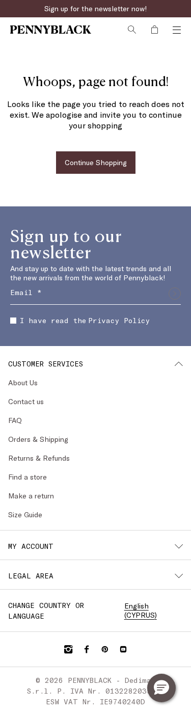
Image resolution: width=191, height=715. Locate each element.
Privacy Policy (119, 320)
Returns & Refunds (39, 458)
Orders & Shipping (38, 439)
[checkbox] (13, 320)
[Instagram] (68, 649)
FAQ (15, 420)
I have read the (85, 320)
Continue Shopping (96, 162)
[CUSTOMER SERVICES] (179, 364)
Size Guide (25, 514)
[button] (161, 688)
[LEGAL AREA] (179, 576)
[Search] (132, 29)
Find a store (27, 476)
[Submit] (175, 293)
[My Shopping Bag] (154, 29)
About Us (23, 382)
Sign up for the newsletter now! (95, 8)
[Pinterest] (105, 649)
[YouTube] (123, 649)
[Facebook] (86, 649)
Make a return (31, 495)
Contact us (26, 401)
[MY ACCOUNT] (179, 546)
